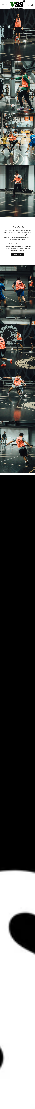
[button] (3, 4)
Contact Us (17, 254)
